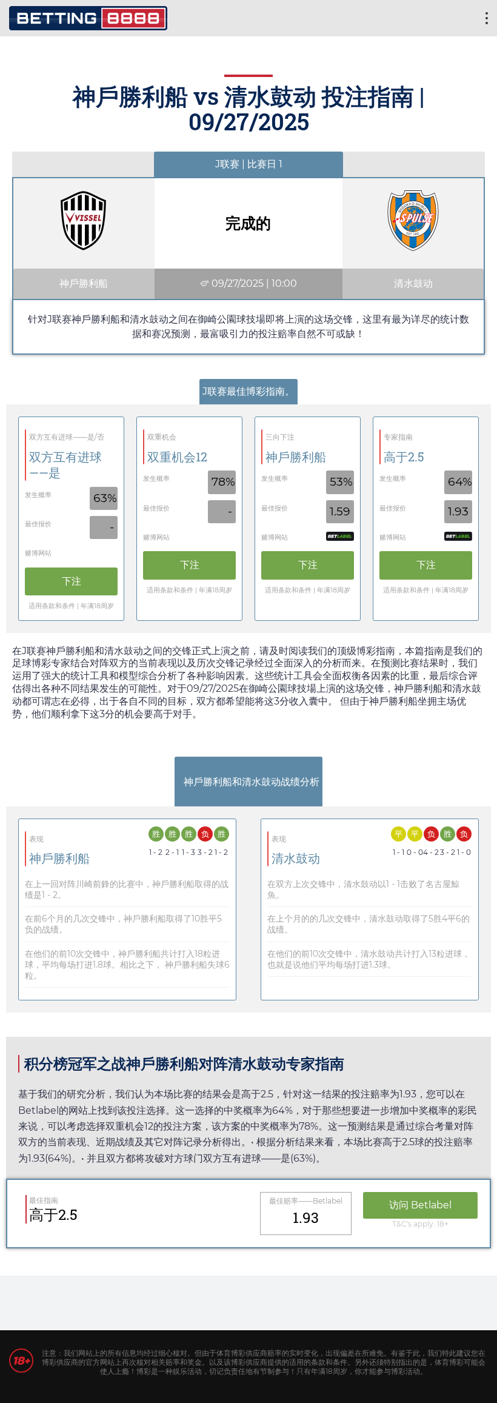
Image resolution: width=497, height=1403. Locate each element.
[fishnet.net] (88, 16)
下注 (71, 581)
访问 (420, 1205)
